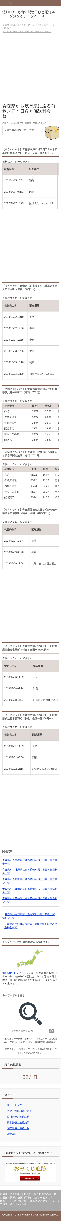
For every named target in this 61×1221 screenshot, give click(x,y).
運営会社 (12, 1134)
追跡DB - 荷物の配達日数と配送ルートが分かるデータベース (28, 14)
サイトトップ (14, 1105)
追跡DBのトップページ (15, 973)
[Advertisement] (30, 69)
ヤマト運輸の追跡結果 (19, 1111)
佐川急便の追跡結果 (18, 1116)
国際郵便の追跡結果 (18, 1128)
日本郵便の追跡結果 (18, 1122)
